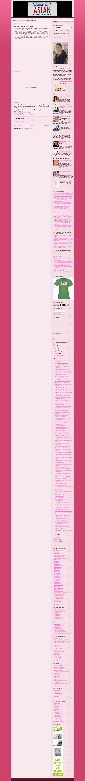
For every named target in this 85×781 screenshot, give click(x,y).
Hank (55, 677)
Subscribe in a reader (58, 37)
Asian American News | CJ (60, 558)
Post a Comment (19, 121)
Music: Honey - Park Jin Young (62, 376)
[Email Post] (29, 112)
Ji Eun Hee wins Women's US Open (63, 476)
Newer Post (17, 125)
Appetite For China (58, 609)
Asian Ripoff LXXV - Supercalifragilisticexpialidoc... (63, 405)
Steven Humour (57, 697)
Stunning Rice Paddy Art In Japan (63, 447)
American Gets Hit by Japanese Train (64, 497)
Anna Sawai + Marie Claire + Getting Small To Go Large (62, 217)
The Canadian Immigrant (60, 631)
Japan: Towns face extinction (62, 432)
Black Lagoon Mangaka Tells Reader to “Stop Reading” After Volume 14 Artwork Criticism (63, 200)
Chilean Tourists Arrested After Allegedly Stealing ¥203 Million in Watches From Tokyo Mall (61, 207)
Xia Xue (56, 604)
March (57, 539)
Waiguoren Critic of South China (61, 602)
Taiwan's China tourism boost (62, 389)
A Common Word (58, 550)
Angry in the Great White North (61, 641)
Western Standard (58, 658)
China (21, 114)
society (21, 20)
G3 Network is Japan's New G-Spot (63, 504)
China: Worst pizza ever (60, 518)
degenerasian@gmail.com (66, 81)
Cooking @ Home (58, 670)
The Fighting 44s (58, 595)
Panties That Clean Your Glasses (62, 455)
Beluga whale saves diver (61, 372)
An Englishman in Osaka (60, 555)
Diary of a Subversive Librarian (61, 671)
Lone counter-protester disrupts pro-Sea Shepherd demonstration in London (63, 262)
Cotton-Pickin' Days (58, 565)
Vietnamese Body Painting (61, 484)
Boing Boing (57, 703)
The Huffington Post (58, 716)
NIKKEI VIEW (57, 582)
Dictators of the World (59, 673)
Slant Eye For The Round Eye (61, 592)
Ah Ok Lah (56, 552)
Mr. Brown (56, 580)
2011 (55, 346)
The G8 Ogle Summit (60, 483)
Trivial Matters (57, 599)
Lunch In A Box (57, 615)
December (58, 351)
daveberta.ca (57, 646)
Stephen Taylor (57, 654)
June (56, 534)
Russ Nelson (57, 685)
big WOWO (56, 562)
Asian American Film (59, 556)
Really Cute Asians (58, 588)
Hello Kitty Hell (57, 567)
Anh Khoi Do (57, 624)
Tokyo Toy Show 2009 (60, 435)
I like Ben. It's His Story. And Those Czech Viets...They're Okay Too (62, 214)
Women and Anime (59, 462)
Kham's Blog (57, 575)
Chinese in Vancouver (59, 625)
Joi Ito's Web (57, 574)
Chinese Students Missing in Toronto (63, 460)
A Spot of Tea (57, 638)
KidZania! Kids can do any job (62, 446)
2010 (55, 348)
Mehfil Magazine (58, 628)
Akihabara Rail (62, 125)
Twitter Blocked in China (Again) (62, 507)
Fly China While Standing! (61, 524)
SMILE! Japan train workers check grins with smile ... (63, 419)
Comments (57, 313)
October (57, 353)
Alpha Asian (57, 553)
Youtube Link (17, 71)
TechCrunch (57, 715)
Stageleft (56, 652)
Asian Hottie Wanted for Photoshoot (63, 454)
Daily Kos (56, 704)
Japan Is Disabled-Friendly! (61, 475)
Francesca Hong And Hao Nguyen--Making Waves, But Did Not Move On (62, 226)
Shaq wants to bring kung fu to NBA (63, 468)
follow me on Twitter (68, 335)
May (56, 536)
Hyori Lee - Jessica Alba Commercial (64, 505)
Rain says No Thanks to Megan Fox (63, 530)
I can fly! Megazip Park (60, 364)
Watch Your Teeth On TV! (61, 520)
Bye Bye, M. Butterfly (60, 528)
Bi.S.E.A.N (56, 561)
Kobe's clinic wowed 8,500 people (63, 382)
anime (18, 114)
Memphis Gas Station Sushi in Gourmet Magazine (62, 416)
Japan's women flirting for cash (62, 381)
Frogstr (56, 691)
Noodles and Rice (58, 583)
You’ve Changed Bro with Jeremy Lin (62, 242)
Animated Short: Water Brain (24, 26)
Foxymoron (56, 627)
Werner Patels (57, 657)
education (24, 114)
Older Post (46, 125)
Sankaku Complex (58, 591)
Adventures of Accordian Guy (61, 639)
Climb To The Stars (58, 668)
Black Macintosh (58, 665)
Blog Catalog (57, 690)
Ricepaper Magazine (59, 630)
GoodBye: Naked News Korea (60, 133)
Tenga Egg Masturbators (61, 374)
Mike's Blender (57, 578)
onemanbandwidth (58, 585)
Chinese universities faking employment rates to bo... (61, 428)
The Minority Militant (59, 596)
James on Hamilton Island (60, 680)
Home (18, 20)
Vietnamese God (58, 601)
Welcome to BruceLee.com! (61, 410)
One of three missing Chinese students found (62, 408)
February (57, 541)
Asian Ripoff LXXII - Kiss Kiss (62, 493)
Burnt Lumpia (57, 612)
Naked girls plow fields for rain (62, 400)
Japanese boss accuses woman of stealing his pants (63, 398)
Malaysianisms (57, 577)
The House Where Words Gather (61, 632)
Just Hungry (57, 614)
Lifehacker (56, 709)
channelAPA (57, 564)
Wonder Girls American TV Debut (63, 433)
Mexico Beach (57, 694)
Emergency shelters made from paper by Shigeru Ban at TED (63, 247)
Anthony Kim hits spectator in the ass (64, 491)
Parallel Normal (57, 696)
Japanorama (57, 573)
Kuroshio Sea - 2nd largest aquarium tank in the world (63, 393)
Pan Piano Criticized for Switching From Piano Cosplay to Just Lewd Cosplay (63, 194)
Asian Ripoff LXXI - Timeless (61, 509)
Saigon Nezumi (57, 589)
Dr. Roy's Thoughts (58, 648)
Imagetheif (56, 570)
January (57, 542)
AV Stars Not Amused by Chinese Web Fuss (65, 97)
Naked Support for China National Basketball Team (65, 151)
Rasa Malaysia (57, 617)
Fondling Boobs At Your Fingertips (63, 473)
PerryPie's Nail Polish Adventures (62, 683)
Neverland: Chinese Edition (61, 466)
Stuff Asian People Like (59, 594)
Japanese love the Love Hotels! (62, 526)
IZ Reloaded (57, 571)
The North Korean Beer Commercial (63, 511)
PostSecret (56, 710)
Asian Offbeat (57, 559)
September (58, 355)
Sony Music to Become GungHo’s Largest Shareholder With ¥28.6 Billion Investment (63, 203)
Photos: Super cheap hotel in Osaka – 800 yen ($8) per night (63, 270)
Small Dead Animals (59, 651)
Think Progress (57, 718)
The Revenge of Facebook (65, 181)
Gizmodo (56, 707)
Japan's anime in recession (61, 363)
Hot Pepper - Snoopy (60, 430)
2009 (55, 350)
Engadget (56, 706)
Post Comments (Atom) (27, 128)
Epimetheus (57, 674)
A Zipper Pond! (58, 489)
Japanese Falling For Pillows (61, 421)
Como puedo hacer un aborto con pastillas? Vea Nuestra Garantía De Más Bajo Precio (63, 239)
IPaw (55, 679)
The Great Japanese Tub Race (62, 502)
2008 (55, 545)
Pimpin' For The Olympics (61, 478)
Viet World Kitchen (58, 618)
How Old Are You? (58, 693)
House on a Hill (57, 568)
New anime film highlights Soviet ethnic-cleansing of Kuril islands (63, 272)
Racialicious (57, 586)
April (56, 537)
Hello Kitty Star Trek (59, 387)
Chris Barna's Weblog (59, 667)
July (56, 358)
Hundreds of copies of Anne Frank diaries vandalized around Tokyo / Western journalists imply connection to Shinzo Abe (63, 266)
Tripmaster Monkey (58, 598)
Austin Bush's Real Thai (59, 611)
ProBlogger (56, 712)
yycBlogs (56, 660)
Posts (56, 310)
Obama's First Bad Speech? (61, 425)
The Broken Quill (58, 655)
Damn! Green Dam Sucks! (61, 531)
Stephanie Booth (58, 713)
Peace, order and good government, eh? (63, 649)
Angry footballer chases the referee (63, 371)
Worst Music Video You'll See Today (63, 452)
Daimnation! (57, 645)
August (57, 356)
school (28, 114)
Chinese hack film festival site (62, 395)
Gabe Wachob (57, 676)
